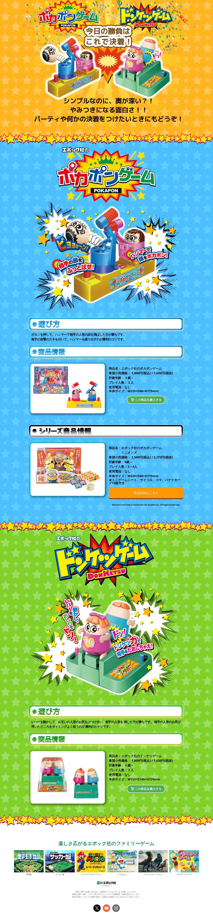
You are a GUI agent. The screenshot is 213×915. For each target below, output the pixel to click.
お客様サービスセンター (109, 891)
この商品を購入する (148, 400)
